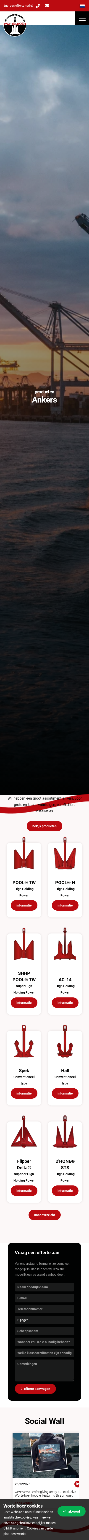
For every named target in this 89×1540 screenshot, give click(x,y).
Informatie (24, 905)
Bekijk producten (44, 826)
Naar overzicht (44, 1215)
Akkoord (74, 1511)
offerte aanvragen (37, 1389)
